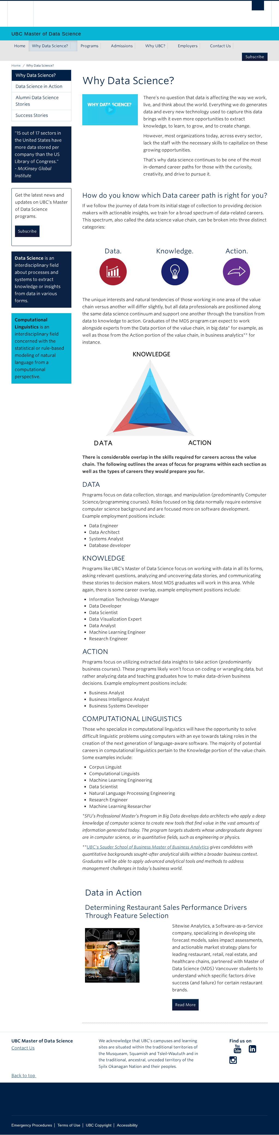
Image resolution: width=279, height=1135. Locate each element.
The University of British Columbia (24, 14)
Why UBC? (155, 46)
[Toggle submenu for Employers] (203, 46)
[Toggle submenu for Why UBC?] (171, 46)
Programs (89, 46)
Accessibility (127, 1125)
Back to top (23, 1075)
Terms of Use (68, 1125)
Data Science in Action (39, 86)
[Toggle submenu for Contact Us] (236, 46)
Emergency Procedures (31, 1125)
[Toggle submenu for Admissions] (138, 46)
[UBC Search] (258, 5)
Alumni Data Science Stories (37, 101)
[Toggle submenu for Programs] (104, 46)
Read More (185, 1005)
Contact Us (220, 46)
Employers (188, 46)
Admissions (122, 46)
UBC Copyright (98, 1125)
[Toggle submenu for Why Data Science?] (73, 46)
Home (19, 46)
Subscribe (254, 57)
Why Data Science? (50, 46)
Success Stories (32, 115)
